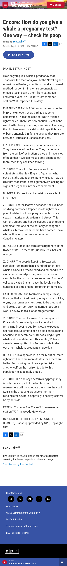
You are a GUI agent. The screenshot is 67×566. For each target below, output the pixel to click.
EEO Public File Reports (17, 533)
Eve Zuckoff (19, 41)
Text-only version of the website (22, 526)
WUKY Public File (14, 519)
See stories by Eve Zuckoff (18, 464)
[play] (5, 562)
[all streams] (63, 562)
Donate (57, 4)
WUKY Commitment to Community (23, 513)
